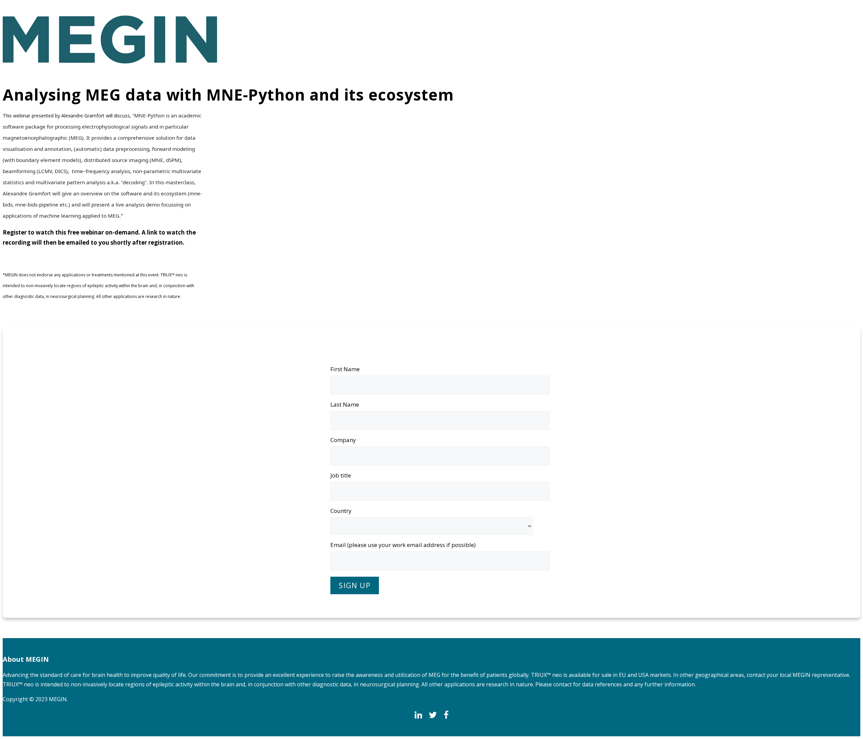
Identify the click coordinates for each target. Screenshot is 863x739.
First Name (345, 369)
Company (343, 440)
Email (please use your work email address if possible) (403, 545)
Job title (340, 475)
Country (341, 511)
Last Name (344, 404)
